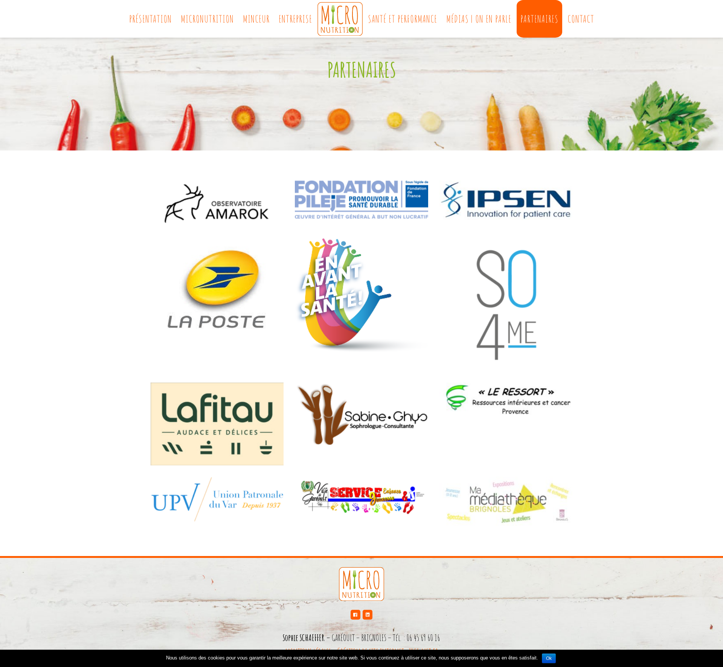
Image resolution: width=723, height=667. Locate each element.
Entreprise (295, 18)
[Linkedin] (367, 615)
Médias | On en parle (478, 18)
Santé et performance (402, 18)
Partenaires (539, 18)
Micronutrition (207, 18)
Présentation (150, 18)
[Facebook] (355, 615)
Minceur (256, 18)
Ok (549, 658)
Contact (580, 18)
